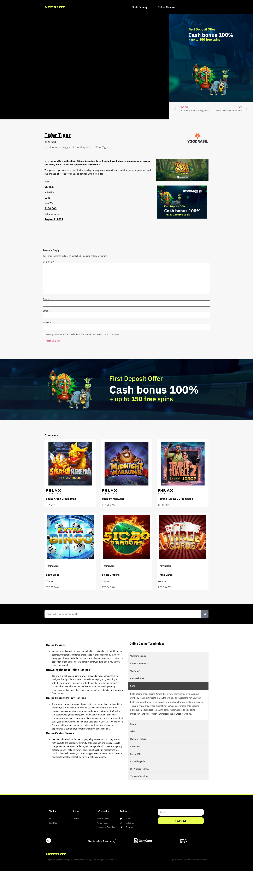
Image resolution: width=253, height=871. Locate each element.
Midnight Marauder (113, 498)
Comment (48, 262)
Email (45, 310)
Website (47, 322)
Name (46, 299)
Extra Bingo (52, 574)
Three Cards (165, 574)
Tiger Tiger (58, 135)
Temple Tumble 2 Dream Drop (175, 498)
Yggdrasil (50, 142)
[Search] (204, 614)
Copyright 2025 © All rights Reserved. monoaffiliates (187, 859)
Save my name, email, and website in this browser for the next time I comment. (82, 334)
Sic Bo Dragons (111, 574)
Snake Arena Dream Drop (61, 498)
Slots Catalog (139, 7)
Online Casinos (166, 7)
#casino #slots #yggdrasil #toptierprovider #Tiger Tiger (76, 147)
